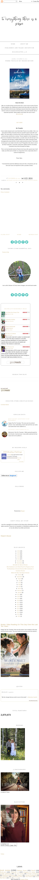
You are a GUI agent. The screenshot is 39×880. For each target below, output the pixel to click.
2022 (18, 559)
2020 (18, 596)
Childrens (19, 875)
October (19, 574)
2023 (18, 557)
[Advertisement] (19, 213)
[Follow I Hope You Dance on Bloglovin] (9, 476)
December (19, 561)
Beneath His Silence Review (20, 565)
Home (13, 44)
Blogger (23, 511)
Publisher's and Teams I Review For (19, 48)
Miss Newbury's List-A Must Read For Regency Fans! (20, 567)
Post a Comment (5, 192)
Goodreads (19, 114)
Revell (33, 870)
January (19, 592)
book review (22, 180)
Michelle (9, 454)
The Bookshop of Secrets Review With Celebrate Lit (20, 569)
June (19, 582)
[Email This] (24, 178)
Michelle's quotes (7, 692)
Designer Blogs (24, 879)
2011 (18, 614)
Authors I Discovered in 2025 (18, 429)
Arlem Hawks (9, 335)
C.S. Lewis (16, 877)
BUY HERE (19, 122)
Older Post (5, 235)
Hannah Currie (10, 348)
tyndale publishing (5, 873)
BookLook (3, 872)
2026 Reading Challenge (12, 452)
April (19, 586)
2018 (18, 600)
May (19, 584)
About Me (24, 44)
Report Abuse (6, 536)
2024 (18, 555)
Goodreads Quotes (33, 700)
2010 (19, 616)
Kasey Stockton (10, 321)
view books (21, 461)
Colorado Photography (31, 875)
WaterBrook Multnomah (8, 875)
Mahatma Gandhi (32, 697)
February (19, 590)
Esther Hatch (9, 329)
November (19, 563)
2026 (18, 551)
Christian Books (5, 404)
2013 (18, 610)
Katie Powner (33, 180)
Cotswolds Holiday (10, 319)
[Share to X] (28, 178)
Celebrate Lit (15, 872)
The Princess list (9, 347)
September (19, 576)
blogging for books (29, 872)
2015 (18, 606)
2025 (18, 553)
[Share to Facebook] (30, 178)
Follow (2, 854)
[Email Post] (22, 178)
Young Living (5, 252)
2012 (18, 612)
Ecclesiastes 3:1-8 (19, 52)
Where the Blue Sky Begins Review (20, 572)
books (10, 877)
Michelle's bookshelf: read (15, 309)
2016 (18, 604)
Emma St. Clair (10, 314)
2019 (18, 598)
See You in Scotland (10, 333)
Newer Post (33, 235)
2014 (18, 608)
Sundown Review (20, 570)
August (19, 578)
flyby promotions (4, 876)
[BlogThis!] (26, 178)
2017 (18, 602)
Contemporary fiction (17, 876)
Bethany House (12, 180)
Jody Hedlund (29, 876)
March (19, 588)
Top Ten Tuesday (19, 873)
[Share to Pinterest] (32, 178)
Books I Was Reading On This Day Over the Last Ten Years (19, 625)
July (19, 580)
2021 (18, 594)
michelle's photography (33, 873)
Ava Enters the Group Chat (12, 312)
